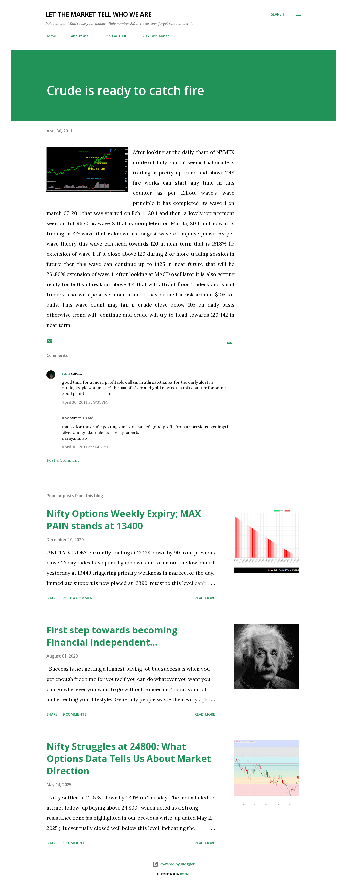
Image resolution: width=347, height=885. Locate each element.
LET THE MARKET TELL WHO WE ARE (98, 14)
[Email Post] (49, 343)
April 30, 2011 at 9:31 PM (85, 402)
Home (50, 36)
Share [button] (228, 343)
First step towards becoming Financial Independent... (112, 636)
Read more (205, 598)
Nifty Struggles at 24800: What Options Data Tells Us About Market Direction (128, 758)
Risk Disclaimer (155, 36)
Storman (185, 873)
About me (79, 36)
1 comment (73, 843)
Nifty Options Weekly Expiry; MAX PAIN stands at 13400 (123, 519)
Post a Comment (62, 460)
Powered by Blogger (177, 864)
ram (66, 373)
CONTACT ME (115, 36)
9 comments (74, 714)
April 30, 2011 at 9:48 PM (85, 446)
